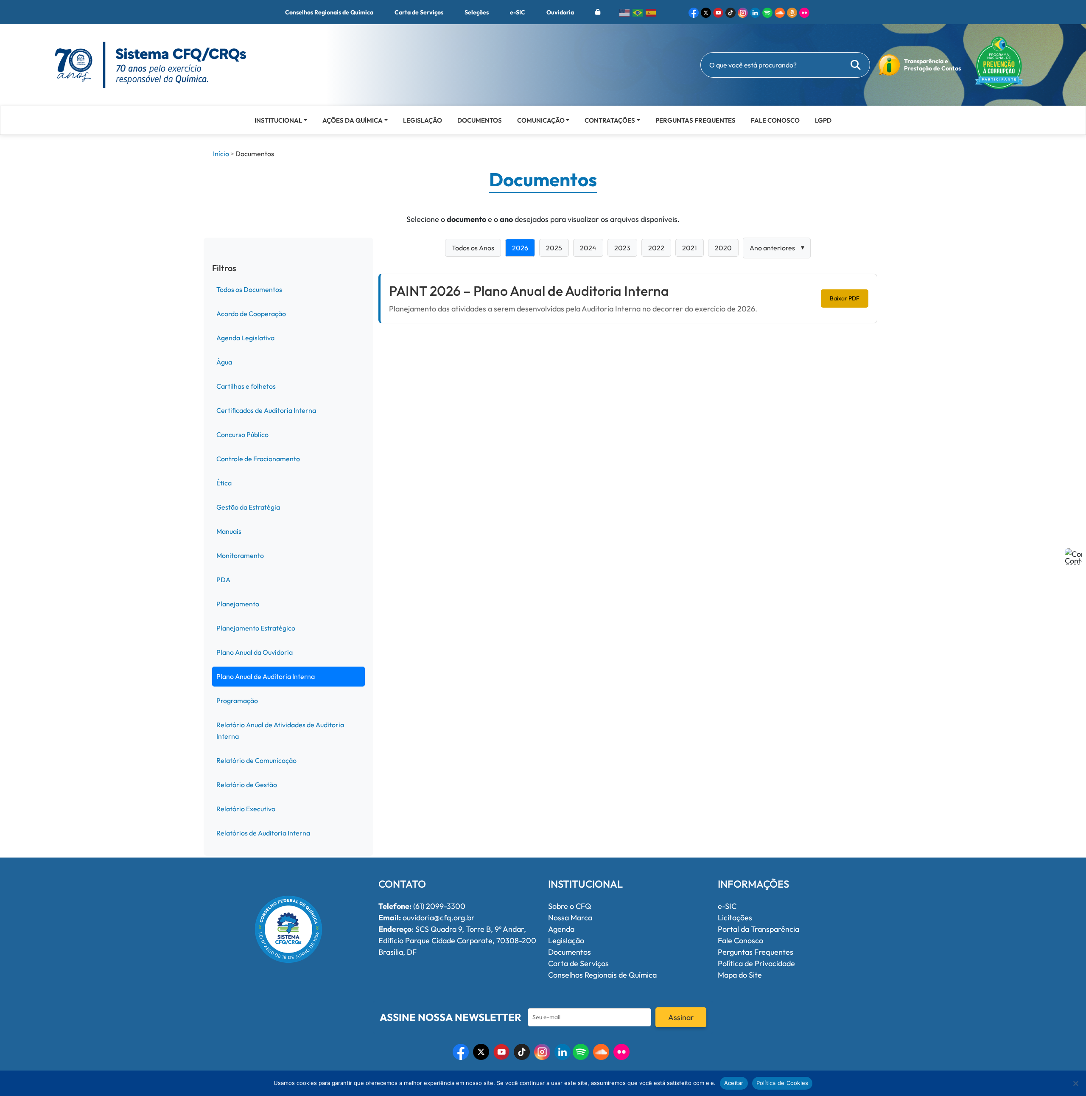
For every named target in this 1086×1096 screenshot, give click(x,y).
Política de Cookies (782, 1082)
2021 (689, 248)
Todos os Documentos (249, 289)
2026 (520, 248)
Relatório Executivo (245, 808)
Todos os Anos (473, 248)
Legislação (422, 120)
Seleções (477, 12)
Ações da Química (352, 120)
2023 (622, 248)
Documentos (479, 120)
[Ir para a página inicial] (150, 64)
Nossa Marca (570, 917)
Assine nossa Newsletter (450, 1017)
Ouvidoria (560, 12)
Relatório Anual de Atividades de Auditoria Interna (280, 730)
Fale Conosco (775, 120)
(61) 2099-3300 (421, 906)
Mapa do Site (740, 975)
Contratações (610, 120)
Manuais (228, 531)
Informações (753, 884)
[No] (1075, 1083)
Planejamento (237, 604)
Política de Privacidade (756, 963)
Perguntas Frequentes (695, 120)
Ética (224, 483)
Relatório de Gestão (246, 784)
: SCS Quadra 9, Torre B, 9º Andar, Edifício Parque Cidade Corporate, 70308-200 (457, 934)
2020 (723, 248)
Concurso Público (242, 434)
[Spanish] (651, 12)
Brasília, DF (397, 952)
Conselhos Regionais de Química (329, 12)
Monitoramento (240, 555)
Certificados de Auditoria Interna (266, 410)
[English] (624, 12)
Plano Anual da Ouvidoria (254, 652)
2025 (554, 248)
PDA (223, 579)
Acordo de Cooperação (251, 313)
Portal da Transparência (758, 929)
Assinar (681, 1017)
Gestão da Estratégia (248, 507)
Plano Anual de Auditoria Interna (265, 676)
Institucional (278, 120)
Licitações (735, 917)
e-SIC (517, 12)
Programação (237, 700)
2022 (656, 248)
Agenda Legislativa (245, 338)
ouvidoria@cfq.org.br (426, 917)
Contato (402, 884)
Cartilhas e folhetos (246, 386)
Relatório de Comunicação (256, 760)
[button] (694, 12)
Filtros (224, 268)
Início (221, 153)
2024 (588, 248)
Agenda (561, 929)
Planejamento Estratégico (255, 628)
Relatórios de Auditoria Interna (263, 833)
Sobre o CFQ (569, 906)
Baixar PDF (844, 298)
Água (224, 362)
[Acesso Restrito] (597, 12)
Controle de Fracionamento (258, 458)
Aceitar (734, 1082)
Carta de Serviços (419, 12)
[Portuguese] (638, 12)
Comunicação (541, 120)
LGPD (823, 120)
